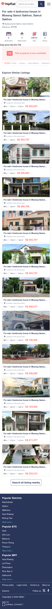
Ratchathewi (7, 502)
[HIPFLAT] (8, 4)
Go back (7, 63)
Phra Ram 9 (7, 571)
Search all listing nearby (26, 482)
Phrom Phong (8, 542)
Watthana (6, 510)
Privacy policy (8, 585)
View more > (7, 522)
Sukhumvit (6, 575)
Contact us (34, 585)
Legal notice (22, 585)
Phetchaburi (7, 567)
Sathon (5, 506)
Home (14, 63)
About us (46, 585)
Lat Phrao (6, 563)
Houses (22, 63)
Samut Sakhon (33, 63)
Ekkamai (5, 538)
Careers (5, 590)
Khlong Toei (7, 518)
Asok (4, 530)
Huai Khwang (7, 514)
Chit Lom (6, 534)
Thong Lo (6, 546)
